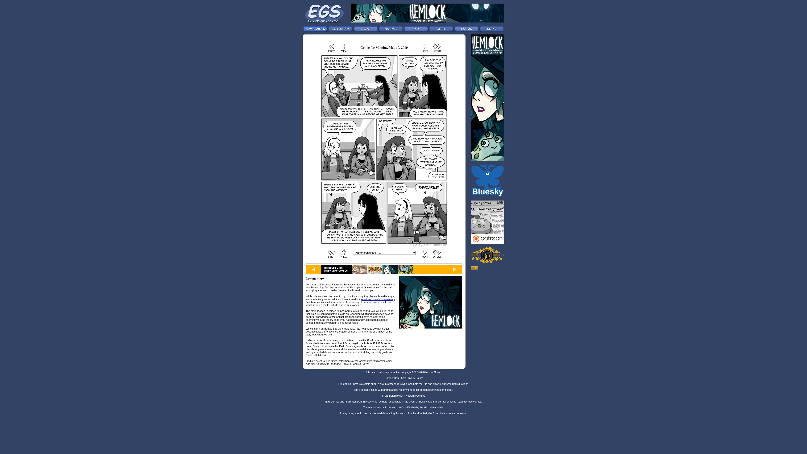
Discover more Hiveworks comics (336, 269)
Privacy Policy (415, 378)
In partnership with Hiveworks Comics (403, 395)
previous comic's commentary (378, 299)
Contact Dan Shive (395, 378)
